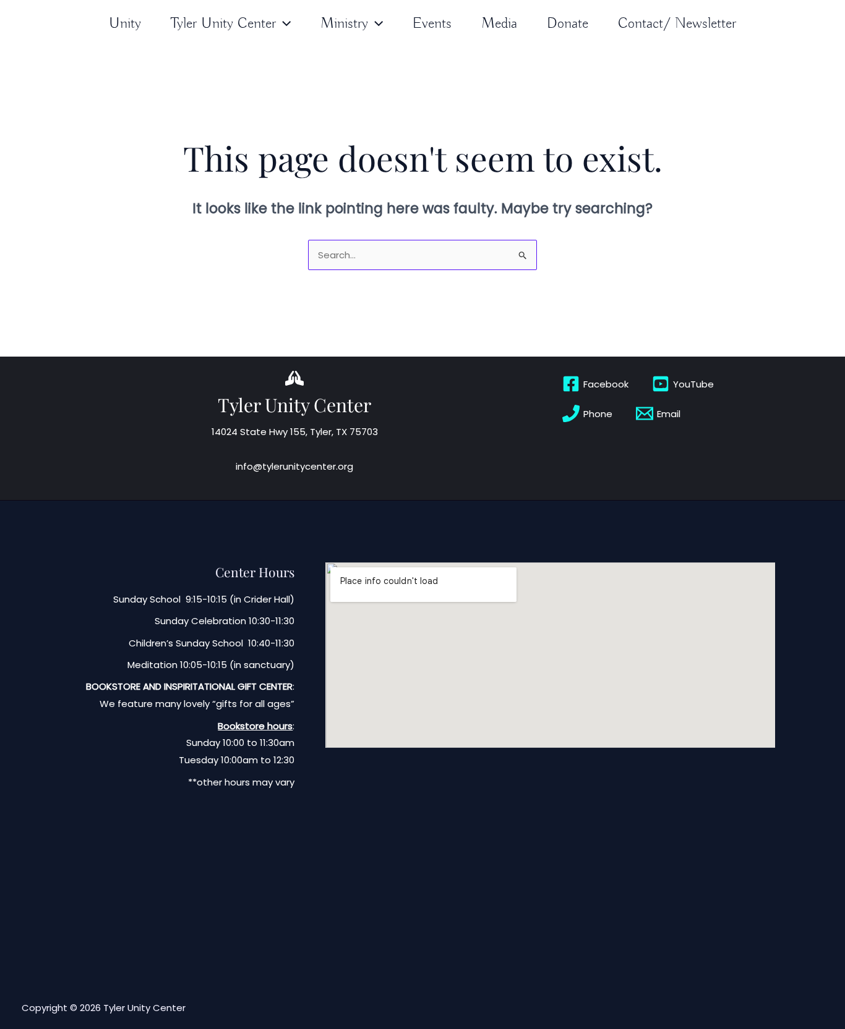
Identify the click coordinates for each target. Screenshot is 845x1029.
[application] (283, 24)
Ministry (344, 23)
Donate (567, 23)
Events (432, 23)
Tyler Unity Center (223, 23)
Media (499, 23)
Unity (125, 23)
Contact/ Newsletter (677, 23)
